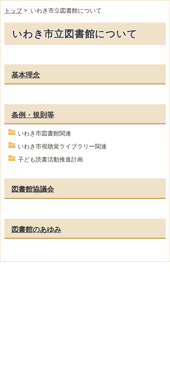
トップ (13, 10)
